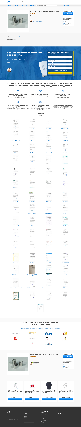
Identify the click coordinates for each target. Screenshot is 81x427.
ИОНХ (32, 140)
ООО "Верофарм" (49, 128)
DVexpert (9, 412)
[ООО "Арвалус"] (65, 269)
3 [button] (41, 404)
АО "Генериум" (65, 140)
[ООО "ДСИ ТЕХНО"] (49, 295)
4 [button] (42, 404)
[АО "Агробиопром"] (32, 196)
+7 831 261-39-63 (43, 420)
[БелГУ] (49, 220)
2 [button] (39, 404)
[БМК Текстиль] (65, 208)
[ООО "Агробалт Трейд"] (65, 295)
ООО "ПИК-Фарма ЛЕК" (65, 225)
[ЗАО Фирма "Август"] (16, 269)
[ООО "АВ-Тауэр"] (49, 269)
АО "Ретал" (16, 213)
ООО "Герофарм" (16, 201)
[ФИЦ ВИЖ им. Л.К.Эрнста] (32, 208)
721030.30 (32, 15)
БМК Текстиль (65, 213)
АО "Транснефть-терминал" (65, 128)
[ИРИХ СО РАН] (49, 196)
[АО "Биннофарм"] (49, 147)
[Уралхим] (49, 135)
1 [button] (38, 404)
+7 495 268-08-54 (61, 412)
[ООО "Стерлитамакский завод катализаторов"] (32, 282)
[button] (37, 21)
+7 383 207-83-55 (43, 422)
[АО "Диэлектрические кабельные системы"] (49, 282)
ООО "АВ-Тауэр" (49, 274)
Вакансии (26, 5)
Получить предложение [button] (68, 13)
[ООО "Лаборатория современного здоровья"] (32, 269)
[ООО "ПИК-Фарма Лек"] (65, 159)
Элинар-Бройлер (15, 262)
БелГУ (49, 225)
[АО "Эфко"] (16, 147)
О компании (16, 5)
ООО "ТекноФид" (65, 287)
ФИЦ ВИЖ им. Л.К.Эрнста (32, 213)
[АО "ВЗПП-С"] (32, 220)
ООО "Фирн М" (32, 262)
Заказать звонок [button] (60, 413)
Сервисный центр (66, 5)
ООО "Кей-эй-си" (65, 201)
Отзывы (21, 5)
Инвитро (32, 128)
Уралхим (48, 140)
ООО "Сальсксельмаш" (65, 262)
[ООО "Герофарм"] (16, 196)
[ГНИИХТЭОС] (32, 159)
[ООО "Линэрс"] (32, 295)
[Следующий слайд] (75, 392)
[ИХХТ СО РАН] (65, 147)
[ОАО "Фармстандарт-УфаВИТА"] (16, 135)
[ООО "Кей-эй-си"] (65, 196)
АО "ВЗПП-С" (32, 225)
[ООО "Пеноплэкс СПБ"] (16, 220)
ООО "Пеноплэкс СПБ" (15, 225)
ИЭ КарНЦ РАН (32, 152)
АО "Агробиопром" (32, 201)
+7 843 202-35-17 (43, 418)
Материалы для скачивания (28, 412)
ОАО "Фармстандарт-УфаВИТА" (15, 140)
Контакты (32, 5)
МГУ (15, 128)
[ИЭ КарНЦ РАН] (32, 147)
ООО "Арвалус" (65, 274)
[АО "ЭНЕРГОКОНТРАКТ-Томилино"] (16, 282)
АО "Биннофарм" (49, 152)
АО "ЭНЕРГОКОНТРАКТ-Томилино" (16, 287)
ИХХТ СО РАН (65, 152)
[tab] (12, 37)
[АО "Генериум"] (65, 135)
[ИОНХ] (32, 135)
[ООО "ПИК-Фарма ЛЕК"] (65, 220)
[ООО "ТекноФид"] (65, 282)
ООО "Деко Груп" (49, 262)
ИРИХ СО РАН (48, 201)
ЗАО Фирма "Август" (15, 274)
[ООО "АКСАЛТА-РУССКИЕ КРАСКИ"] (16, 159)
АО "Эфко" (15, 152)
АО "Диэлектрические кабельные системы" (49, 287)
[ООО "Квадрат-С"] (16, 295)
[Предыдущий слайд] (5, 392)
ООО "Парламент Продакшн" (49, 213)
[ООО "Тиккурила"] (49, 159)
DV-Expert (8, 2)
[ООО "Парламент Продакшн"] (49, 208)
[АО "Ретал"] (16, 208)
